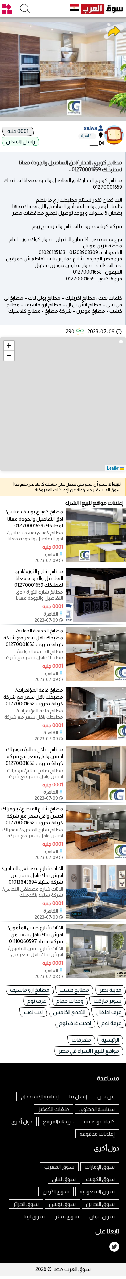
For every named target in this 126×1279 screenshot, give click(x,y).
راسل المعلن (20, 141)
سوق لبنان (64, 1179)
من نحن (106, 1096)
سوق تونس (62, 1204)
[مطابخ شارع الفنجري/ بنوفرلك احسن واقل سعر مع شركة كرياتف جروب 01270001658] (96, 857)
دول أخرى (21, 1121)
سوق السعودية (97, 1191)
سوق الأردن (56, 1191)
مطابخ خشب (74, 990)
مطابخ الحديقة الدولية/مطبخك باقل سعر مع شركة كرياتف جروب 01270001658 (33, 637)
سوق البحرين (100, 1204)
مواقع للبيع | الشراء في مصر (88, 1051)
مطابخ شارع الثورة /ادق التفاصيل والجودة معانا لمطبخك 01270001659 (38, 578)
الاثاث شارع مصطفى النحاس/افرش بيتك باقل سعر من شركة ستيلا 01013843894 (32, 875)
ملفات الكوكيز (53, 1109)
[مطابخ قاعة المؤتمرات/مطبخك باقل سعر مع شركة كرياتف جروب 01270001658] (96, 738)
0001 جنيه (17, 131)
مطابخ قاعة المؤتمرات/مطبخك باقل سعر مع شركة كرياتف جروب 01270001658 (33, 697)
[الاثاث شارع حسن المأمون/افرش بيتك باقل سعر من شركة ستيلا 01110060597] (96, 976)
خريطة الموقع (58, 1121)
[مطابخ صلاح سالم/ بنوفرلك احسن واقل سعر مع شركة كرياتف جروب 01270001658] (96, 798)
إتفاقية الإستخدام (40, 1096)
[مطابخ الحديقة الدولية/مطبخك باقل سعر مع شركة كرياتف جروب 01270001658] (96, 679)
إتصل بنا (78, 1096)
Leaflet (113, 468)
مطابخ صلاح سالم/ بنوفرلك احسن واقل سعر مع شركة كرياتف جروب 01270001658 (34, 756)
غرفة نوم (111, 1023)
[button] (9, 346)
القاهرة (87, 135)
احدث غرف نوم (75, 1023)
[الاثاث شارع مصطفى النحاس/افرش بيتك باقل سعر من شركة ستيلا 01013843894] (96, 917)
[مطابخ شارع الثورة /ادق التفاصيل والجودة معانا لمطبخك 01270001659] (96, 620)
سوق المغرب (59, 1167)
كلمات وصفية (99, 1121)
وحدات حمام (69, 1001)
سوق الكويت (100, 1179)
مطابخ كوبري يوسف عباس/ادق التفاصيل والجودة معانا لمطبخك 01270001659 (34, 519)
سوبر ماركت (107, 1001)
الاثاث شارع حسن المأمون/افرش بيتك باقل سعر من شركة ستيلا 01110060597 (35, 934)
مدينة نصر (110, 990)
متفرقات (81, 1040)
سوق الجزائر (26, 1204)
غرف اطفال (108, 1012)
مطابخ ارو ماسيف (29, 990)
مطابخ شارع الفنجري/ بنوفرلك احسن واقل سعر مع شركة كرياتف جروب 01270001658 (32, 816)
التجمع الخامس (69, 1012)
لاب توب (33, 1012)
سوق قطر (67, 1216)
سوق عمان (102, 1216)
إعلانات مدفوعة (97, 1134)
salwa (91, 128)
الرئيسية (110, 1040)
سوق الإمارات (100, 1167)
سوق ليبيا (34, 1216)
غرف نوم (36, 1001)
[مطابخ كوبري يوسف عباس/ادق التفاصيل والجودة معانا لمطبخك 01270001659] (96, 560)
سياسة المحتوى (97, 1109)
